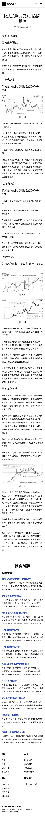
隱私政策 (5, 792)
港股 (4, 764)
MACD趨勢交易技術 (11, 630)
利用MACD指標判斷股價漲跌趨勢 (16, 579)
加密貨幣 (5, 768)
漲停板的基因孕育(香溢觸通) (14, 732)
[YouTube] (31, 785)
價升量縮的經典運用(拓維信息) (15, 613)
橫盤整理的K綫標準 (10, 715)
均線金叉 (28, 768)
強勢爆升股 (29, 771)
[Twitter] (36, 785)
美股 (4, 760)
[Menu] (41, 3)
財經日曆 (5, 771)
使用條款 (5, 788)
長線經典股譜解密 (9, 681)
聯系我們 (5, 784)
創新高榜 (28, 764)
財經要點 (28, 760)
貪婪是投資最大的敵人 (11, 596)
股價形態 (16, 27)
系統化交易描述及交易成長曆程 (15, 664)
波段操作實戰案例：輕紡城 (13, 698)
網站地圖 (5, 796)
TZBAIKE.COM (11, 806)
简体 (35, 4)
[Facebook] (26, 785)
